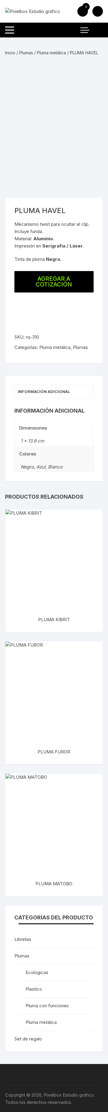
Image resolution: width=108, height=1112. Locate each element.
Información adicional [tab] (44, 391)
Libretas (22, 939)
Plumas (26, 52)
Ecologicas (37, 972)
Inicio (10, 52)
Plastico (34, 989)
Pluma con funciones (47, 1005)
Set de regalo (28, 1039)
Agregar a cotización (54, 281)
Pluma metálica (51, 52)
